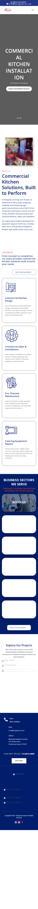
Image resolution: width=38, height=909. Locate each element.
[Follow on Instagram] (19, 822)
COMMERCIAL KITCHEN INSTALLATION (19, 64)
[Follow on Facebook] (22, 822)
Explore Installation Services (19, 89)
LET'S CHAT (19, 761)
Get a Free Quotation (23, 272)
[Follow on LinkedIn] (16, 822)
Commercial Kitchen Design (16, 299)
